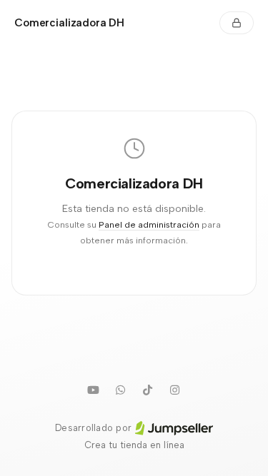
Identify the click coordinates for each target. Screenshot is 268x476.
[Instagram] (175, 389)
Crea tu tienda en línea (134, 445)
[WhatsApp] (121, 389)
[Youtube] (93, 389)
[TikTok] (148, 389)
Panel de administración (149, 224)
